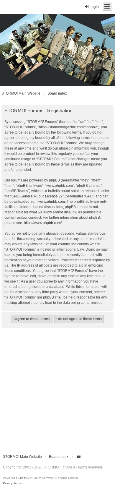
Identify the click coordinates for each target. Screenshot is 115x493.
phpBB (24, 477)
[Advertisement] (57, 388)
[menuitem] (8, 483)
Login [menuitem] (94, 7)
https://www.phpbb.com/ (43, 223)
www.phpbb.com (51, 202)
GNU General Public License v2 (37, 196)
